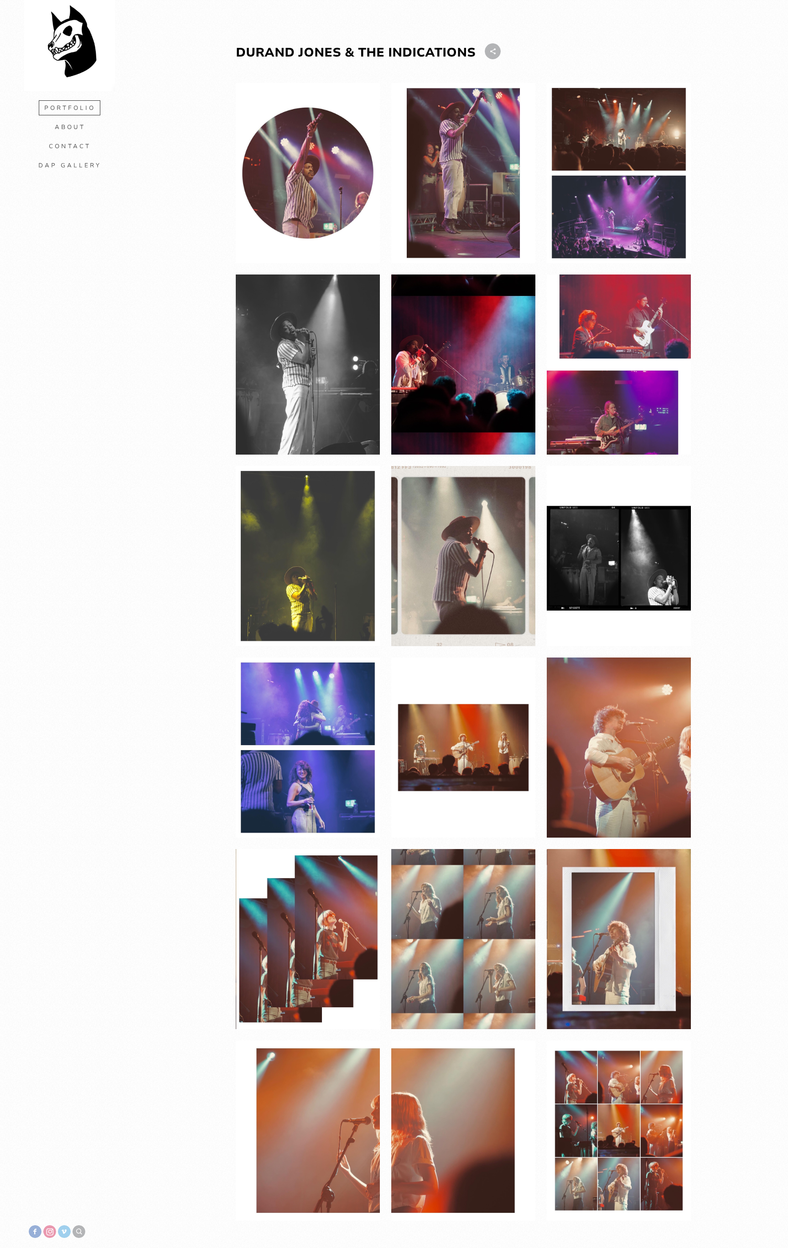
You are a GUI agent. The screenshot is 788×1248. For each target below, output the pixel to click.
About (70, 127)
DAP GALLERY (69, 165)
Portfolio (69, 108)
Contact (70, 146)
